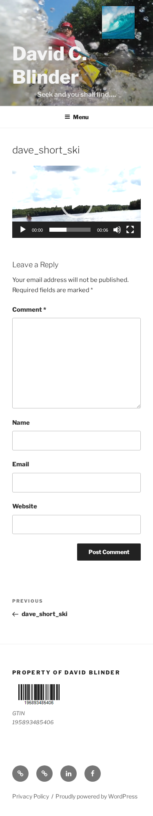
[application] (76, 202)
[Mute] (117, 230)
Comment (29, 309)
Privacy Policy (30, 796)
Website (24, 506)
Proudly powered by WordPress (96, 796)
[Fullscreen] (130, 230)
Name (21, 422)
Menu (81, 116)
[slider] (70, 230)
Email (20, 464)
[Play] (23, 230)
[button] (76, 202)
